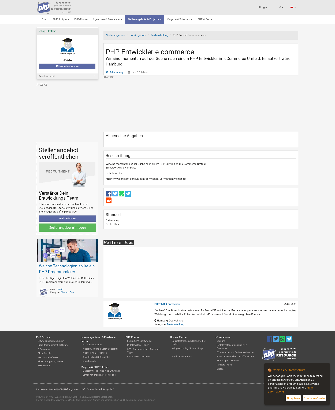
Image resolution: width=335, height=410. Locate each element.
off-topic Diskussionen (138, 356)
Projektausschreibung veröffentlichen (235, 356)
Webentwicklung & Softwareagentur (100, 348)
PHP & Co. (204, 19)
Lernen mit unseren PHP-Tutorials (99, 375)
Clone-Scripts (44, 353)
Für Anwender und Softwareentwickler (235, 352)
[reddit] (108, 202)
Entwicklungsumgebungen (51, 341)
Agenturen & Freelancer (107, 19)
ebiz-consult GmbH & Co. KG (74, 397)
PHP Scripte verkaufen (228, 360)
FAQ (112, 389)
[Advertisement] (201, 103)
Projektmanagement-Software (53, 345)
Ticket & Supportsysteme (50, 361)
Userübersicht (89, 361)
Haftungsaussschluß (74, 389)
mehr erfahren (67, 218)
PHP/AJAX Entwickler (167, 304)
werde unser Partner (182, 356)
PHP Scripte (60, 19)
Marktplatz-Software (48, 357)
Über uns (221, 341)
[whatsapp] (122, 195)
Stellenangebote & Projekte (144, 19)
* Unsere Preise (224, 364)
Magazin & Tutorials (179, 19)
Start (44, 19)
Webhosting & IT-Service (95, 353)
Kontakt (53, 389)
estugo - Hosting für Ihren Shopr (187, 348)
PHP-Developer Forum (138, 345)
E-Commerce (44, 349)
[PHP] (54, 7)
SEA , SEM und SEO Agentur (96, 357)
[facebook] (109, 195)
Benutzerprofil (47, 76)
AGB (60, 389)
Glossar (220, 369)
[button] (281, 7)
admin (60, 289)
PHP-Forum (81, 19)
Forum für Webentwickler (139, 341)
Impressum (41, 389)
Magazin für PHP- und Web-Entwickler (101, 370)
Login (263, 7)
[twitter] (115, 195)
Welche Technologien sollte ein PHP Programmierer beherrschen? (67, 272)
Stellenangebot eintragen (67, 228)
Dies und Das (67, 292)
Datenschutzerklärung (98, 389)
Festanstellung (175, 324)
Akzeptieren (293, 398)
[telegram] (128, 194)
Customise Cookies (314, 398)
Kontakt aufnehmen (68, 66)
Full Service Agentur (92, 344)
